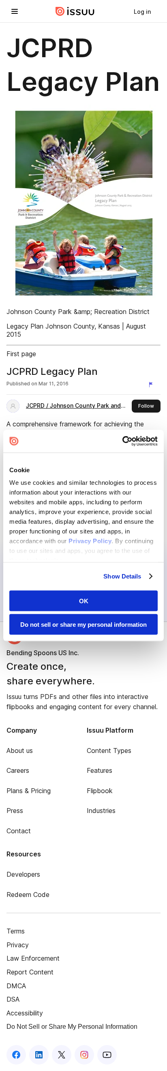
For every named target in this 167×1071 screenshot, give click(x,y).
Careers (17, 770)
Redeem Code (27, 894)
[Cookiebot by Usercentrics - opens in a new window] (122, 441)
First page (21, 354)
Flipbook (100, 791)
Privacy (17, 945)
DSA (12, 999)
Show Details (122, 576)
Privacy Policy (90, 541)
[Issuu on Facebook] (16, 1055)
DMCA (16, 986)
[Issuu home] (75, 11)
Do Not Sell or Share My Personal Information (71, 1026)
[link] (142, 11)
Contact (18, 831)
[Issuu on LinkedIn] (39, 1055)
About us (19, 750)
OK (83, 600)
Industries (101, 810)
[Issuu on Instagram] (84, 1055)
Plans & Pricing (28, 791)
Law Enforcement (33, 958)
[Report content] (152, 384)
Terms (15, 931)
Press (14, 810)
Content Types (109, 750)
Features (99, 770)
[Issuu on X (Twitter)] (61, 1055)
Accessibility (24, 1013)
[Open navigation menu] (14, 11)
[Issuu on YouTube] (107, 1055)
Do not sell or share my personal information (83, 624)
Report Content (30, 972)
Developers (23, 874)
